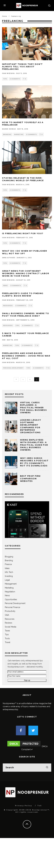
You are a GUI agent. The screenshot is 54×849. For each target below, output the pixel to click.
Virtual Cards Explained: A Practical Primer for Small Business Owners (33, 407)
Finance (8, 564)
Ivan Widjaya (8, 73)
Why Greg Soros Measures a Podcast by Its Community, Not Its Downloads (34, 462)
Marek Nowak (9, 129)
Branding (7, 134)
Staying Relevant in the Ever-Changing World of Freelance (23, 179)
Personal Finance (12, 607)
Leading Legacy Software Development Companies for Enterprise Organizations (30, 426)
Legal (7, 580)
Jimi (4, 340)
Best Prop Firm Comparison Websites (30, 478)
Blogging (9, 557)
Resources (8, 305)
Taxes (7, 631)
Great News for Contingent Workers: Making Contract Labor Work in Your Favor (25, 273)
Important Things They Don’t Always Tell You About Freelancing (22, 66)
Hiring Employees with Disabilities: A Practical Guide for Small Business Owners (34, 445)
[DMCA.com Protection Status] (24, 746)
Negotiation (10, 592)
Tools (7, 638)
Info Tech (9, 572)
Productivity (10, 611)
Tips (5, 79)
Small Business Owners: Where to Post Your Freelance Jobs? (25, 314)
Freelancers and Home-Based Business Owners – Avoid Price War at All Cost (26, 355)
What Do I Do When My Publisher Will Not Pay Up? (24, 252)
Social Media (10, 627)
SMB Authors (8, 258)
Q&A (7, 615)
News (5, 285)
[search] (47, 767)
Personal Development (13, 368)
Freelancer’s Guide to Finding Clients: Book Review (22, 294)
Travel (7, 642)
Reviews (8, 623)
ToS (39, 806)
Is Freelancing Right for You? (22, 233)
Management (10, 584)
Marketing (18, 134)
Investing (9, 576)
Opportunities (11, 599)
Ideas (7, 568)
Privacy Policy (23, 806)
